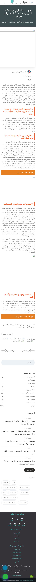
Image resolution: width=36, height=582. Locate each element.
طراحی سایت (7, 334)
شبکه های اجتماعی (30, 396)
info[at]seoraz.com (17, 558)
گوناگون (29, 79)
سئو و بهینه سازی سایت (28, 393)
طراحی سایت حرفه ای (9, 497)
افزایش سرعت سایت (9, 487)
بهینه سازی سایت (25, 487)
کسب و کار (23, 502)
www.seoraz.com (16, 575)
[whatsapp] (5, 576)
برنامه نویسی (31, 383)
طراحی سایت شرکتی (9, 502)
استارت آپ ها (31, 380)
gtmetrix (5, 482)
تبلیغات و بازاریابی (30, 389)
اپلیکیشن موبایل (30, 377)
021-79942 (17, 550)
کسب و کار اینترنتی (30, 402)
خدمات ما (16, 535)
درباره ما (16, 541)
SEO (14, 482)
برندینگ (33, 386)
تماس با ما (16, 538)
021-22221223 (17, 552)
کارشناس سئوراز (16, 72)
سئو (4, 492)
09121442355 (17, 555)
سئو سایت (13, 492)
